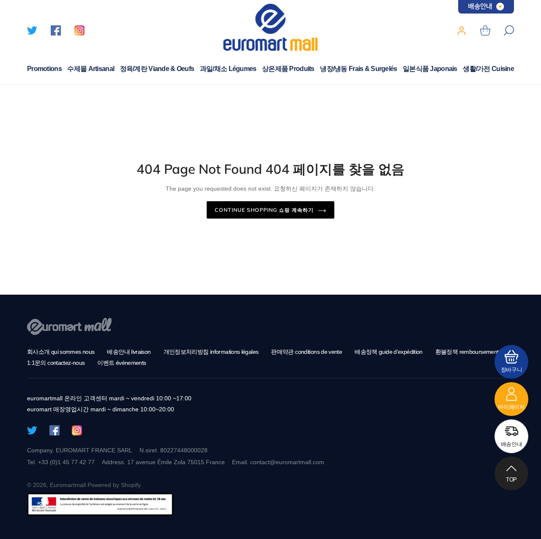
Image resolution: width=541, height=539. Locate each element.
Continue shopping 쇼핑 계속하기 (264, 209)
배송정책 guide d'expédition (389, 351)
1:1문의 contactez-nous (56, 362)
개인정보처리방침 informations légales (211, 351)
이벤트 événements (121, 362)
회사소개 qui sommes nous (60, 351)
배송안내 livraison (128, 351)
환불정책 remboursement (467, 351)
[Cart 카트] (485, 30)
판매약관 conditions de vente (306, 351)
